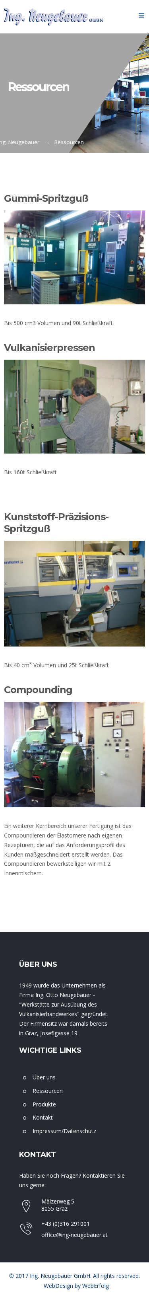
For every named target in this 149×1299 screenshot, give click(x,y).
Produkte (44, 1104)
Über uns (44, 1077)
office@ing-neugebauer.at (74, 1235)
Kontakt (43, 1117)
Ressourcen (48, 1091)
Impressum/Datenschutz (64, 1131)
